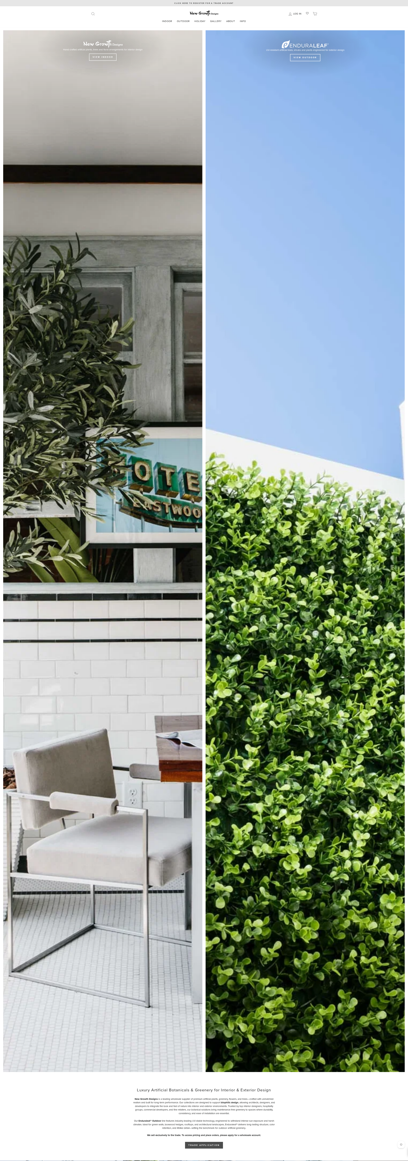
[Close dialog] (263, 545)
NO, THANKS (235, 600)
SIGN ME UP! (235, 591)
